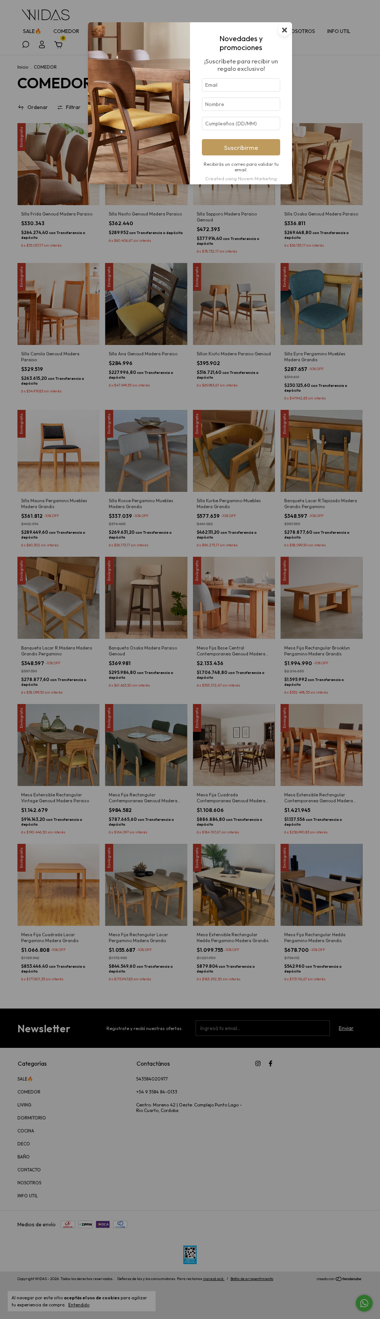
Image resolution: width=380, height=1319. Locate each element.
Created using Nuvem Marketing (241, 178)
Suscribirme (241, 147)
